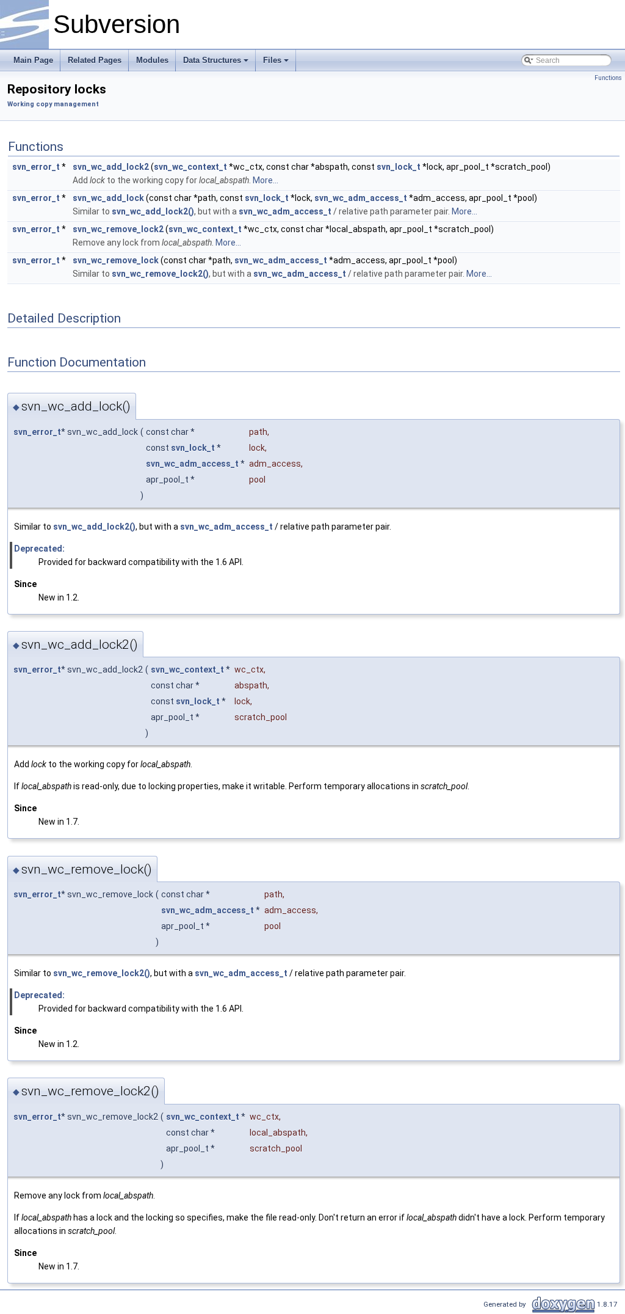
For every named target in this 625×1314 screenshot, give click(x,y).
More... (265, 180)
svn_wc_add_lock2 (111, 167)
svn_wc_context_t (190, 167)
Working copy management (53, 104)
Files (272, 60)
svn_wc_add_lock (108, 198)
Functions (608, 78)
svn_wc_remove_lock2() (160, 274)
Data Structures (212, 60)
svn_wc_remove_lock (116, 260)
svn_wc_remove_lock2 (118, 229)
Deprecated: (39, 548)
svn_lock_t (399, 167)
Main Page (33, 60)
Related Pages (94, 60)
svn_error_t (36, 167)
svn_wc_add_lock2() (153, 211)
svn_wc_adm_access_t (360, 198)
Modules (152, 60)
